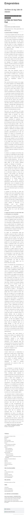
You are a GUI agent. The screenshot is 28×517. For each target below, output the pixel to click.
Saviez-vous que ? (7, 462)
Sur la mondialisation (8, 477)
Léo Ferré (6, 473)
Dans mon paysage (10, 511)
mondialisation (13, 425)
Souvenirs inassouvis (8, 464)
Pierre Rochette (7, 452)
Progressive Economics (8, 476)
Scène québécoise (8, 451)
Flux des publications (8, 488)
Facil (5, 470)
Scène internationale (9, 449)
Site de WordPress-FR (8, 491)
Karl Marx (18, 424)
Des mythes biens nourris (9, 441)
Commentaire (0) (11, 426)
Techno (5, 465)
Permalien (6, 426)
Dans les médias (7, 440)
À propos (8, 509)
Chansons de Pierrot (9, 453)
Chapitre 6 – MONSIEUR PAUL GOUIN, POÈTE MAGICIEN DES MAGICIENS (12, 497)
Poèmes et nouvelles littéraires (10, 458)
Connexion (6, 487)
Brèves (5, 438)
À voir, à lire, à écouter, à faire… (10, 436)
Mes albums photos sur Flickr (9, 482)
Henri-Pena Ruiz (7, 30)
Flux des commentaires (8, 490)
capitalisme (8, 424)
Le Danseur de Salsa (16, 498)
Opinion (5, 447)
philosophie (18, 425)
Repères (6, 460)
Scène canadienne (8, 448)
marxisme (9, 425)
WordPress (22, 514)
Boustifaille (6, 437)
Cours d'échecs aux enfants (10, 444)
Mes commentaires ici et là (9, 445)
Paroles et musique (9, 455)
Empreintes (11, 3)
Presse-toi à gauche (8, 474)
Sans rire (6, 461)
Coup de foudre (15, 500)
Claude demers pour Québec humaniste (12, 26)
